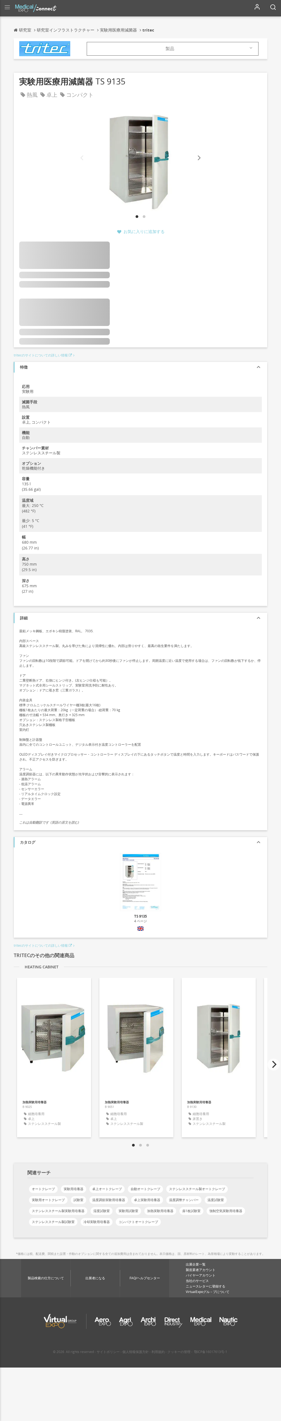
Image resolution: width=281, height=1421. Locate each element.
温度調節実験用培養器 (108, 1200)
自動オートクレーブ (145, 1189)
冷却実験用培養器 (96, 1221)
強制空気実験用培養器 (225, 1211)
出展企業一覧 (196, 1264)
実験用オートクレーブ (48, 1200)
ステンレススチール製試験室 (53, 1221)
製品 (169, 49)
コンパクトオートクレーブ (138, 1221)
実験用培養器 (73, 1189)
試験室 (78, 1200)
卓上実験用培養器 (147, 1200)
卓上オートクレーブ (107, 1189)
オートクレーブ (43, 1189)
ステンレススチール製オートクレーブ (197, 1189)
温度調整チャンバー (184, 1200)
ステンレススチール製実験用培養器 (58, 1211)
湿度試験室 (101, 1211)
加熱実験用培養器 (160, 1211)
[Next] (199, 158)
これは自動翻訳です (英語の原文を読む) (49, 822)
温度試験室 (215, 1200)
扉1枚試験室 (191, 1211)
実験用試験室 (128, 1211)
